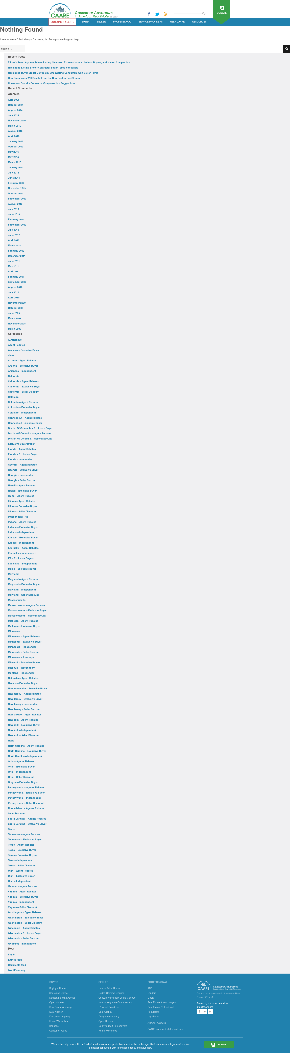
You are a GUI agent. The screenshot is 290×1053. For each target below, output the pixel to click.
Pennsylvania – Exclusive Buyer (26, 792)
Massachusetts (17, 600)
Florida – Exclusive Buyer (22, 454)
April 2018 (13, 136)
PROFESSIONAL (122, 21)
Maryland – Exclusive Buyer (24, 584)
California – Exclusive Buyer (24, 386)
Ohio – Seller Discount (21, 777)
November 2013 (17, 188)
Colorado (13, 397)
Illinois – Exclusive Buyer (22, 506)
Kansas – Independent (21, 542)
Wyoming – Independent (22, 943)
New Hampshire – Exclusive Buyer (27, 688)
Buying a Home (57, 988)
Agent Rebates (16, 344)
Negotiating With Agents (62, 997)
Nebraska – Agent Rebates (23, 678)
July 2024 (13, 115)
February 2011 (16, 276)
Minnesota (14, 631)
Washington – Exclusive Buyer (25, 917)
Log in (11, 954)
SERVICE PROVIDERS (151, 21)
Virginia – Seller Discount (22, 907)
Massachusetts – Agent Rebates (26, 605)
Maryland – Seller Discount (23, 594)
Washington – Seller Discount (25, 922)
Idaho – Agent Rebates (21, 495)
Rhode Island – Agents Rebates (26, 808)
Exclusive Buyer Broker (21, 443)
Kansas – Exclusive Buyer (23, 537)
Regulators (153, 1011)
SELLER (101, 21)
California (13, 376)
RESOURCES (199, 21)
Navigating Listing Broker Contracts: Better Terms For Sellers (43, 67)
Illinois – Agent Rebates (21, 501)
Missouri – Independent (21, 667)
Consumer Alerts (58, 1030)
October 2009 (15, 308)
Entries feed (15, 959)
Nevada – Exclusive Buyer (23, 683)
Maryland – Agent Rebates (23, 579)
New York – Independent (22, 730)
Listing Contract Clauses (111, 993)
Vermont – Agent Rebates (22, 886)
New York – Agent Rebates (23, 719)
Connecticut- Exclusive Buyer (25, 423)
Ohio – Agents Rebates (21, 761)
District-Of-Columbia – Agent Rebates (29, 433)
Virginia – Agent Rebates (22, 891)
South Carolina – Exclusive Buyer (27, 823)
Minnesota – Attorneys (21, 657)
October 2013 (15, 193)
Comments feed (17, 965)
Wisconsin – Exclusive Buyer (24, 933)
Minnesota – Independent (22, 646)
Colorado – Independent (22, 412)
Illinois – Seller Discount (22, 511)
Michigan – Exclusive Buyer (24, 626)
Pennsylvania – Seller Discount (26, 803)
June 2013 (14, 214)
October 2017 (15, 146)
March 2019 (14, 125)
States (11, 829)
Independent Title (18, 516)
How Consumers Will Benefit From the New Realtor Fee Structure (45, 78)
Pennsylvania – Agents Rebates (26, 787)
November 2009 (17, 302)
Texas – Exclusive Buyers (22, 855)
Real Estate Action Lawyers (162, 1002)
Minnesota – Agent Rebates (24, 636)
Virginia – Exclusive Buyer (23, 896)
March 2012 (14, 245)
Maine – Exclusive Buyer (22, 568)
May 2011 (13, 266)
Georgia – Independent (21, 475)
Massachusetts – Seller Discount (27, 615)
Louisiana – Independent (22, 563)
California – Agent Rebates (23, 381)
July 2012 (13, 229)
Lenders (152, 993)
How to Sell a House (109, 988)
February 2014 (16, 183)
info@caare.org (205, 1006)
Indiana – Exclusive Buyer (23, 527)
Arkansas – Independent (22, 370)
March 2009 (14, 318)
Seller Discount (17, 813)
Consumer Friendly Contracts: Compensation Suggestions (41, 83)
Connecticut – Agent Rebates (25, 417)
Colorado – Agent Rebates (23, 402)
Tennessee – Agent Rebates (24, 834)
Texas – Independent (20, 860)
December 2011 (17, 255)
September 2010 (17, 281)
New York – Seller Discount (23, 735)
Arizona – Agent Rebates (22, 360)
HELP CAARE (177, 21)
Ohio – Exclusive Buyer (21, 766)
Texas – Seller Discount (21, 865)
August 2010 (15, 287)
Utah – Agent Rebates (20, 870)
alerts (11, 355)
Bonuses (54, 1025)
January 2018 (15, 141)
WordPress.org (16, 970)
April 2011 (13, 271)
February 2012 (16, 250)
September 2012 (17, 224)
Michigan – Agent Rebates (23, 620)
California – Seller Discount (23, 391)
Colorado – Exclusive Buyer (24, 407)
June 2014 (14, 177)
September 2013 (17, 198)
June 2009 (14, 313)
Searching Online (58, 993)
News (11, 740)
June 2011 (14, 261)
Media (151, 997)
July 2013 (13, 209)
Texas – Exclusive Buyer (22, 849)
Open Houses (56, 1002)
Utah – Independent (19, 881)
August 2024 (15, 110)
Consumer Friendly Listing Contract (117, 997)
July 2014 (13, 172)
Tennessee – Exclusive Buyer (25, 839)
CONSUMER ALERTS (62, 22)
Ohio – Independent (19, 771)
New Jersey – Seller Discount (24, 709)
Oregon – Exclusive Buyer (23, 782)
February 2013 (16, 219)
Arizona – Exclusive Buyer (23, 365)
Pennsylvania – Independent (24, 797)
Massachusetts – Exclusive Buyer (27, 610)
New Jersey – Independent (23, 704)
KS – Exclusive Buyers (21, 558)
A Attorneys (15, 339)
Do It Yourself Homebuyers (113, 1025)
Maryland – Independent (22, 589)
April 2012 (13, 240)
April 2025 (13, 99)
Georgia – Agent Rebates (22, 464)
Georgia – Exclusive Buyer (23, 469)
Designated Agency (59, 1016)
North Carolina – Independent (25, 756)
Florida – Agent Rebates (22, 449)
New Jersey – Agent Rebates (24, 693)
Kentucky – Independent (22, 553)
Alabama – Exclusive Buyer (23, 350)
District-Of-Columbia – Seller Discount (30, 438)
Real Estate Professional (161, 1007)
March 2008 (14, 328)
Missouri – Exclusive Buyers (24, 662)
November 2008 (17, 323)
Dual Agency (56, 1011)
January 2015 (15, 167)
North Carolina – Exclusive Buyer (27, 751)
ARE (150, 988)
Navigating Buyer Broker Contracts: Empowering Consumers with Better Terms (53, 72)
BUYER (85, 21)
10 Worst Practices (108, 1007)
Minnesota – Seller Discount (24, 652)
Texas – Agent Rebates (21, 844)
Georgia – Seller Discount (22, 480)
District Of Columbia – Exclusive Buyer (30, 428)
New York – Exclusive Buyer (24, 725)
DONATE (222, 1044)
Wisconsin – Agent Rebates (24, 928)
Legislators (153, 1016)
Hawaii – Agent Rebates (21, 485)
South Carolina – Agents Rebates (27, 818)
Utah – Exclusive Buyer (21, 876)
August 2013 (15, 203)
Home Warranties (58, 1021)
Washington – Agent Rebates (25, 912)
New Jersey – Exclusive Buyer (25, 698)
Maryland (13, 574)
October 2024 (15, 104)
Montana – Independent (21, 672)
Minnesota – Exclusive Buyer (24, 641)
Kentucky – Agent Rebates (23, 548)
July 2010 (13, 292)
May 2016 (13, 151)
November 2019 (17, 120)
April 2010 (13, 297)
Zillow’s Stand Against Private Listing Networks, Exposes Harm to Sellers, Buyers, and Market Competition (69, 62)
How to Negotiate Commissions (115, 1002)
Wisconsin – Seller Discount (24, 938)
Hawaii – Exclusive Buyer (22, 490)
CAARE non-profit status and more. (167, 1029)
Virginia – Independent (21, 902)
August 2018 (15, 131)
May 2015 (13, 157)
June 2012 (14, 235)
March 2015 (14, 162)
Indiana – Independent (21, 532)
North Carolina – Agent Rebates (26, 745)
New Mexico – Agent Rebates (24, 714)
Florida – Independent (20, 459)
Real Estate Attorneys (60, 1007)
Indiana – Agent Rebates (22, 521)
